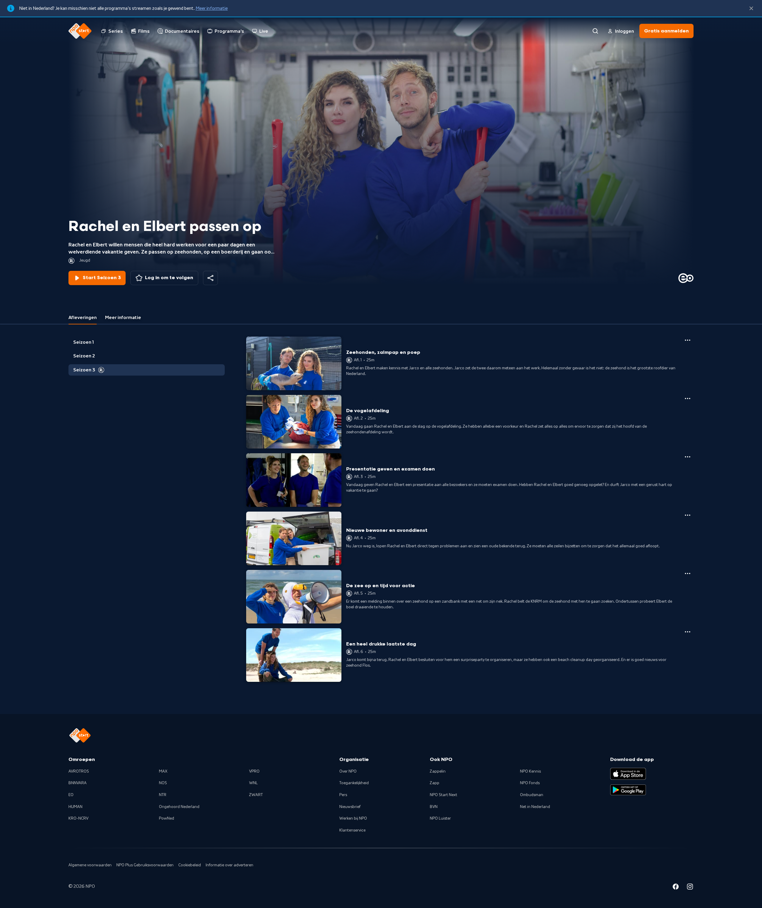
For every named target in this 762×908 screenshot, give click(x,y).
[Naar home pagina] (80, 31)
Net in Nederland (535, 807)
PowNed (166, 818)
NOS (163, 783)
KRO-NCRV (78, 818)
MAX (163, 771)
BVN (434, 807)
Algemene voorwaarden (90, 865)
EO (71, 795)
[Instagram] (690, 887)
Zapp (434, 783)
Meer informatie (212, 8)
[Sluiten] (751, 8)
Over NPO (348, 771)
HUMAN (75, 807)
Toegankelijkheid (354, 783)
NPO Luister (440, 818)
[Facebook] (675, 887)
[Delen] (210, 278)
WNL (253, 783)
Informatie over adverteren (229, 865)
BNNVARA (77, 783)
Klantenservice (352, 830)
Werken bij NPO (353, 818)
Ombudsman (531, 795)
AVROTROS (78, 771)
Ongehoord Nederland (179, 807)
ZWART (256, 795)
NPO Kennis (530, 771)
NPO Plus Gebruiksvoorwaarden (145, 865)
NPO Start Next (443, 795)
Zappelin (438, 771)
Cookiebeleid (189, 865)
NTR (162, 795)
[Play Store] (628, 789)
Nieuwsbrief (349, 807)
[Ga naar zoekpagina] (595, 31)
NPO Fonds (530, 783)
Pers (343, 795)
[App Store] (628, 774)
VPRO (254, 771)
